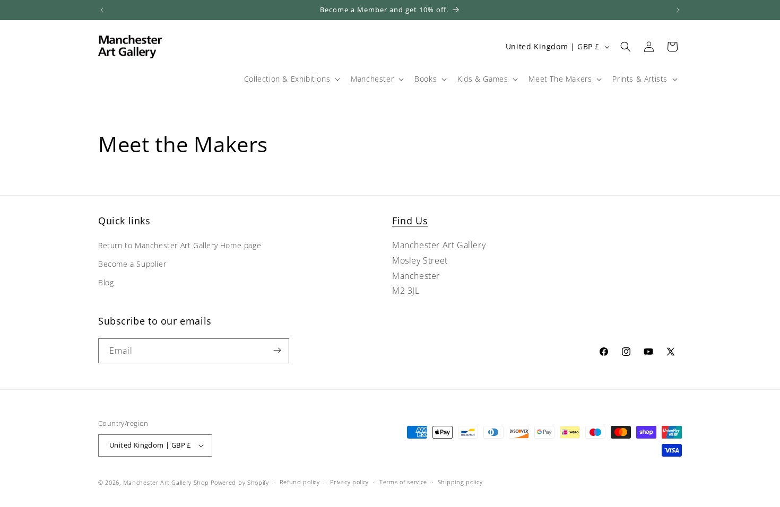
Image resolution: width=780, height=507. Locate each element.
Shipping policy (460, 482)
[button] (291, 79)
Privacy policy (349, 482)
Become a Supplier (132, 264)
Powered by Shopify (240, 482)
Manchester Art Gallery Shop (166, 482)
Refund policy (300, 482)
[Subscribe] (277, 350)
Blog (106, 283)
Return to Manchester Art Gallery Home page (179, 246)
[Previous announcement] (102, 10)
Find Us (410, 220)
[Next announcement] (678, 10)
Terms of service (403, 482)
